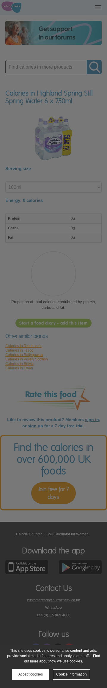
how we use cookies (65, 661)
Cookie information (71, 674)
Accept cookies (30, 674)
